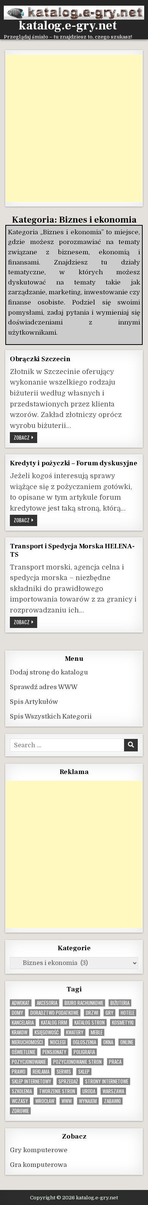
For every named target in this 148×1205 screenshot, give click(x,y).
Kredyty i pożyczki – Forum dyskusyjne (73, 463)
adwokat (21, 1002)
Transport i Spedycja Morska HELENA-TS (72, 550)
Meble (96, 1032)
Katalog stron (89, 1022)
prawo (18, 1071)
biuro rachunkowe (84, 1002)
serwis (64, 1071)
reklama (41, 1071)
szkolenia (22, 1091)
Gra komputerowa (38, 1164)
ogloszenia (84, 1042)
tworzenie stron (57, 1091)
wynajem (88, 1101)
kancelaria (23, 1022)
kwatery (74, 1032)
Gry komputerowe (39, 1150)
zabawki (112, 1101)
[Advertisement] (74, 128)
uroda (88, 1091)
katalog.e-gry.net (68, 26)
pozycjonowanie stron (77, 1061)
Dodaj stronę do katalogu (49, 672)
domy (17, 1012)
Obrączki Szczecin (40, 358)
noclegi (58, 1042)
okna (108, 1042)
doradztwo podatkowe (54, 1012)
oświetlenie (23, 1052)
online (126, 1042)
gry (109, 1012)
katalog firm (54, 1022)
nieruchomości (27, 1042)
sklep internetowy (31, 1081)
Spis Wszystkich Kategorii (51, 716)
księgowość (47, 1032)
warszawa (113, 1091)
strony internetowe (106, 1081)
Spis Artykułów (34, 701)
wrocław (44, 1101)
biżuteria (119, 1002)
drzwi (92, 1012)
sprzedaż (68, 1081)
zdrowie (20, 1110)
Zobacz (25, 438)
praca (115, 1061)
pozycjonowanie (29, 1061)
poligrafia (84, 1052)
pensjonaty (54, 1052)
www (66, 1101)
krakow (19, 1032)
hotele (127, 1012)
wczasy (20, 1101)
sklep (84, 1071)
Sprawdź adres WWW (43, 687)
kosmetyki (123, 1022)
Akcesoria (47, 1002)
